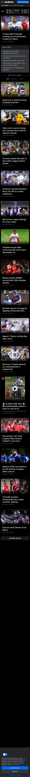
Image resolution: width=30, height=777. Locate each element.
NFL (11, 5)
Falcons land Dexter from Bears (14, 528)
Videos (21, 79)
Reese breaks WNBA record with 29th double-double (14, 280)
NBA (15, 5)
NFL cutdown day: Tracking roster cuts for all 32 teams (14, 57)
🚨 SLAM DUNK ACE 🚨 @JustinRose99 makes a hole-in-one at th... (14, 406)
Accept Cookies (15, 768)
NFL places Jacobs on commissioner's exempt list (13, 68)
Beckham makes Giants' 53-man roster (13, 60)
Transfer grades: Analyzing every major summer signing (13, 499)
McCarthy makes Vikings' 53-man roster (14, 220)
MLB (22, 5)
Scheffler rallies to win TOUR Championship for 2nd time (11, 52)
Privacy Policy (16, 764)
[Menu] (2, 2)
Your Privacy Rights (15, 775)
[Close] (26, 749)
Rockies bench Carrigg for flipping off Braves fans (14, 309)
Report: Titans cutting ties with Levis (14, 337)
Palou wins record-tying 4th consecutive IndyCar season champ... (14, 130)
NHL (18, 5)
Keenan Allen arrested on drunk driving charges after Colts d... (14, 469)
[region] (15, 762)
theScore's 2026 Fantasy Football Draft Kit (14, 101)
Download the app (23, 2)
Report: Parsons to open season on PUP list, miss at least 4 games (14, 64)
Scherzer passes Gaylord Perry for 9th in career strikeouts (14, 191)
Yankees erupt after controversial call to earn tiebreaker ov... (14, 249)
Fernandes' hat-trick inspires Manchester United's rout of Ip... (12, 438)
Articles (14, 79)
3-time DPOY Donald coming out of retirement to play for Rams (14, 36)
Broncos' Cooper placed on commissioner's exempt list (14, 366)
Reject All (15, 771)
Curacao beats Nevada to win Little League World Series (14, 161)
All (8, 79)
